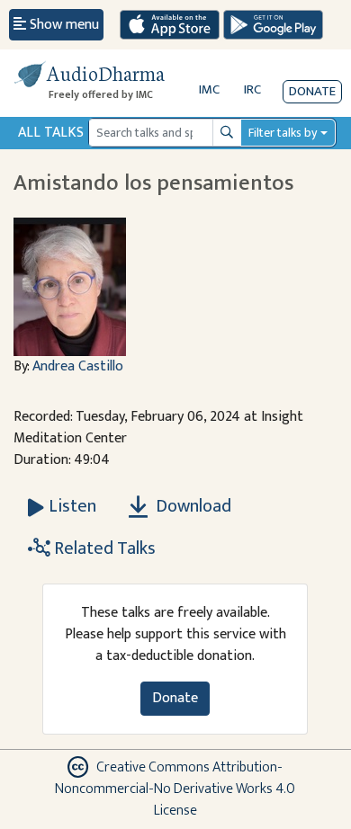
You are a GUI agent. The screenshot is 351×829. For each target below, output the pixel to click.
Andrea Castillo (77, 366)
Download (191, 506)
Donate (312, 91)
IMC (209, 89)
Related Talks (103, 548)
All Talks (51, 132)
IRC (252, 89)
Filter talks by (282, 132)
